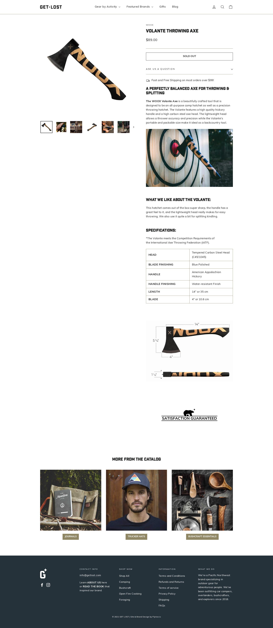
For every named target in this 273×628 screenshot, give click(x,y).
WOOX (150, 25)
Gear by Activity (106, 7)
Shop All (124, 576)
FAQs (162, 605)
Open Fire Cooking (130, 594)
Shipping (164, 600)
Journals (71, 537)
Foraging (124, 600)
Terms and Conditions (172, 576)
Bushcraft (125, 588)
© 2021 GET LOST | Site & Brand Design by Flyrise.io (136, 617)
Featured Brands (139, 7)
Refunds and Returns (171, 582)
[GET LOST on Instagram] (48, 585)
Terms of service (169, 588)
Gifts (162, 7)
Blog (175, 7)
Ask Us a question (160, 69)
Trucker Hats (136, 537)
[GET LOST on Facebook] (42, 585)
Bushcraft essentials (202, 537)
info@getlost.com (90, 575)
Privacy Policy (167, 594)
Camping (124, 582)
